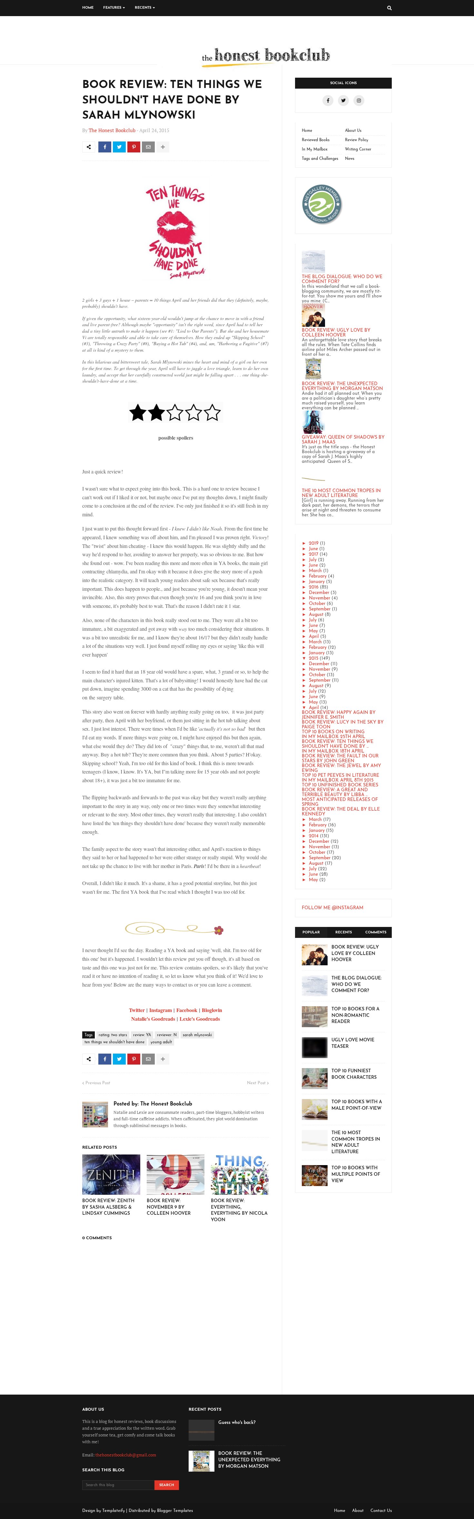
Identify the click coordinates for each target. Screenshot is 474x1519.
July (313, 560)
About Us (353, 131)
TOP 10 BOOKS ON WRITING (333, 732)
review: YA (142, 1035)
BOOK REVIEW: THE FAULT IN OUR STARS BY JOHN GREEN (340, 759)
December (319, 592)
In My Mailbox (315, 149)
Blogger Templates (175, 1511)
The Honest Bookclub (112, 130)
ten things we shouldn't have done (114, 1042)
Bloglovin (212, 1010)
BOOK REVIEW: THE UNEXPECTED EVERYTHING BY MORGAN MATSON (342, 386)
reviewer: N (167, 1035)
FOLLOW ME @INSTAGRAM (332, 908)
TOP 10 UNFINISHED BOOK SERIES (340, 785)
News (349, 159)
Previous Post (97, 1083)
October (317, 603)
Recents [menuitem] (143, 8)
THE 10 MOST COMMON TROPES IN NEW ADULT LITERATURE (341, 493)
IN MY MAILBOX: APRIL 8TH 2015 (337, 780)
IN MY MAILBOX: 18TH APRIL (333, 751)
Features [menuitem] (112, 8)
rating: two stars (113, 1035)
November (319, 598)
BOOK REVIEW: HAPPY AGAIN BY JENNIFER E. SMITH (339, 715)
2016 (314, 587)
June (313, 549)
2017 (313, 554)
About (358, 1511)
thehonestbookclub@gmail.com (125, 1455)
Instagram (160, 1010)
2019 (314, 543)
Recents (343, 932)
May (313, 631)
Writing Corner (358, 149)
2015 (313, 658)
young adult (161, 1042)
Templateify (113, 1511)
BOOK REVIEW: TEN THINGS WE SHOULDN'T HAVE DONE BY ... (337, 744)
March (315, 571)
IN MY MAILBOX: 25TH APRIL (333, 737)
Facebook (186, 1010)
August (316, 614)
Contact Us (381, 1511)
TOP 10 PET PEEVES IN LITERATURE (340, 775)
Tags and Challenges (320, 159)
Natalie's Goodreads (153, 1018)
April (314, 636)
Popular (311, 932)
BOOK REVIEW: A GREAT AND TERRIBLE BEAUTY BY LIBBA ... (335, 792)
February (318, 576)
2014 (314, 836)
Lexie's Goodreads (200, 1018)
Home (307, 131)
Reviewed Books (316, 140)
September (320, 609)
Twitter (137, 1010)
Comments (375, 932)
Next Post (256, 1083)
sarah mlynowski (197, 1035)
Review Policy (356, 140)
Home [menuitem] (88, 8)
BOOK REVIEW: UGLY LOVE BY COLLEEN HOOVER (336, 333)
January (317, 581)
